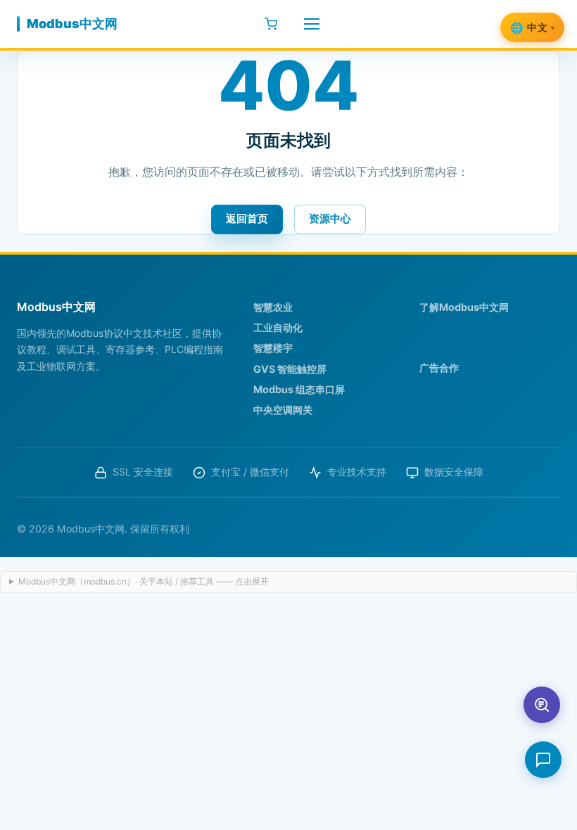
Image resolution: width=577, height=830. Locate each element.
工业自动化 (278, 327)
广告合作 (439, 368)
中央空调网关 (282, 410)
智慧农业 (273, 307)
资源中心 (330, 218)
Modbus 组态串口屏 (299, 389)
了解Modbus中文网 (464, 307)
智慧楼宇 (273, 348)
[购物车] (271, 24)
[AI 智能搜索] (542, 705)
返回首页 (247, 218)
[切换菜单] (312, 24)
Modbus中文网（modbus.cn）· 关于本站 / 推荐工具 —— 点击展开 (143, 581)
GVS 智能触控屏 (289, 369)
